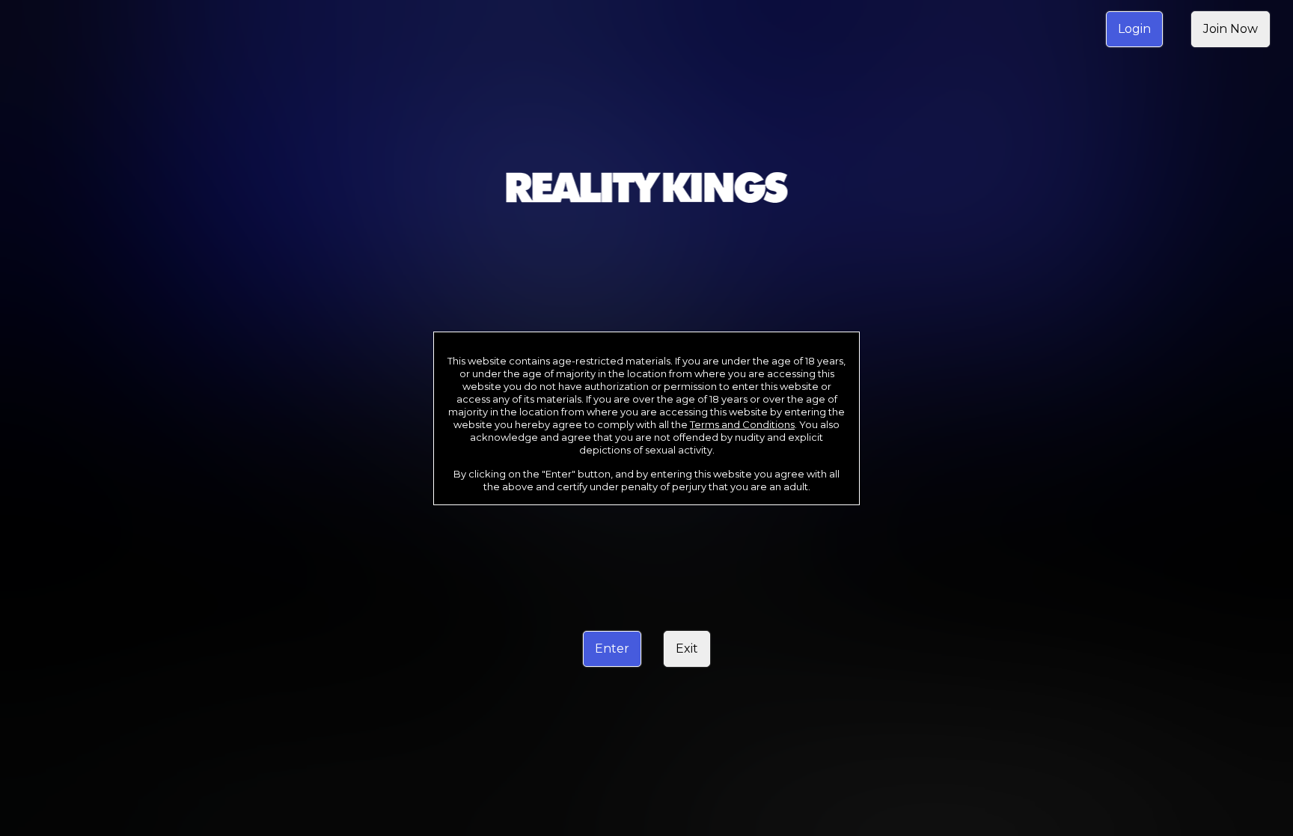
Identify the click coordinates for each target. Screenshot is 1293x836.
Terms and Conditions (742, 424)
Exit (687, 648)
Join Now (1230, 29)
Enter (612, 648)
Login (1134, 29)
